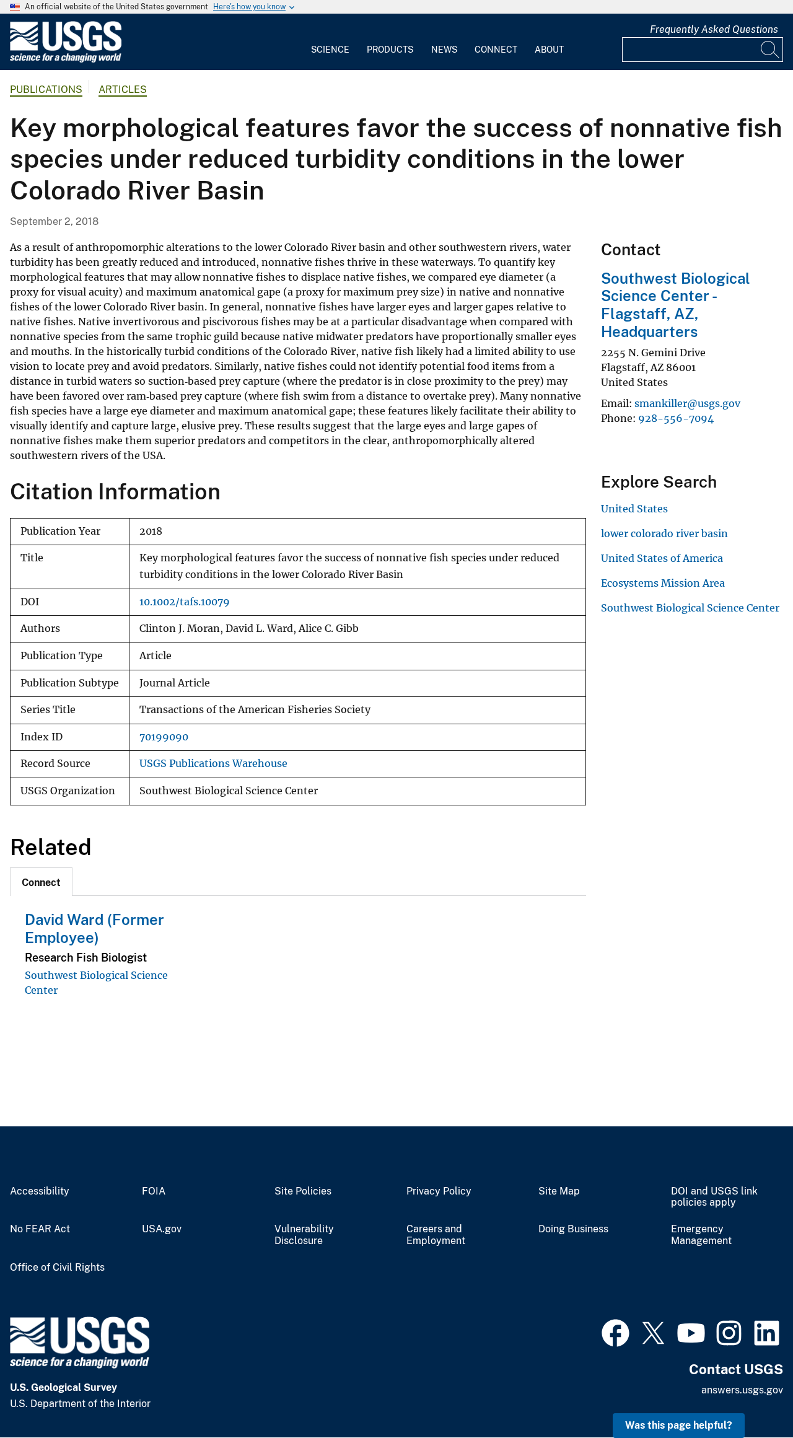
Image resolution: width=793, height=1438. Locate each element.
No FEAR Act (40, 1229)
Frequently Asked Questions (714, 29)
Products (390, 50)
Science (330, 50)
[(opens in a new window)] (615, 1331)
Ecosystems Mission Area (663, 583)
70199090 (163, 737)
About (549, 50)
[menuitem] (330, 42)
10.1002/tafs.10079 (184, 602)
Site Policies (302, 1191)
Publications (46, 89)
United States (634, 508)
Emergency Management (701, 1235)
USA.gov (162, 1229)
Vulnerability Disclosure (304, 1235)
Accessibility (39, 1191)
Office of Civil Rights (57, 1267)
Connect (496, 50)
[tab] (41, 881)
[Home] (65, 60)
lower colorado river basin (664, 533)
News (444, 50)
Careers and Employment (435, 1235)
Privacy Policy (438, 1191)
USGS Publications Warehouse (213, 763)
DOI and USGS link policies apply (714, 1197)
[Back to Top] (748, 1393)
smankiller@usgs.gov (687, 403)
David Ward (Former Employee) (94, 928)
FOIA (153, 1191)
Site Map (559, 1191)
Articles (123, 89)
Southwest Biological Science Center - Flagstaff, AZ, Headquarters (675, 305)
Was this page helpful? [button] (678, 1425)
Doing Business (573, 1229)
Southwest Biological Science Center (690, 608)
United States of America (662, 558)
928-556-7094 (676, 418)
